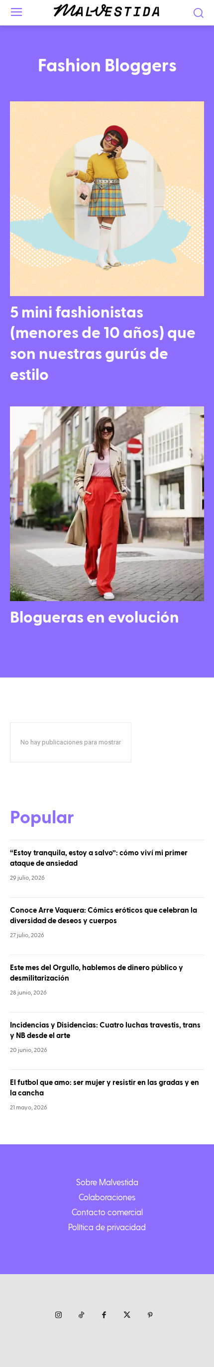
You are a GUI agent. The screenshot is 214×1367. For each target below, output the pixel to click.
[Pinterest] (150, 1316)
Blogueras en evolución (94, 618)
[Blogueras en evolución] (107, 503)
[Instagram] (58, 1316)
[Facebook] (104, 1316)
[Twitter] (127, 1316)
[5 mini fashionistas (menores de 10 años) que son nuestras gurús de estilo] (107, 198)
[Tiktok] (81, 1316)
